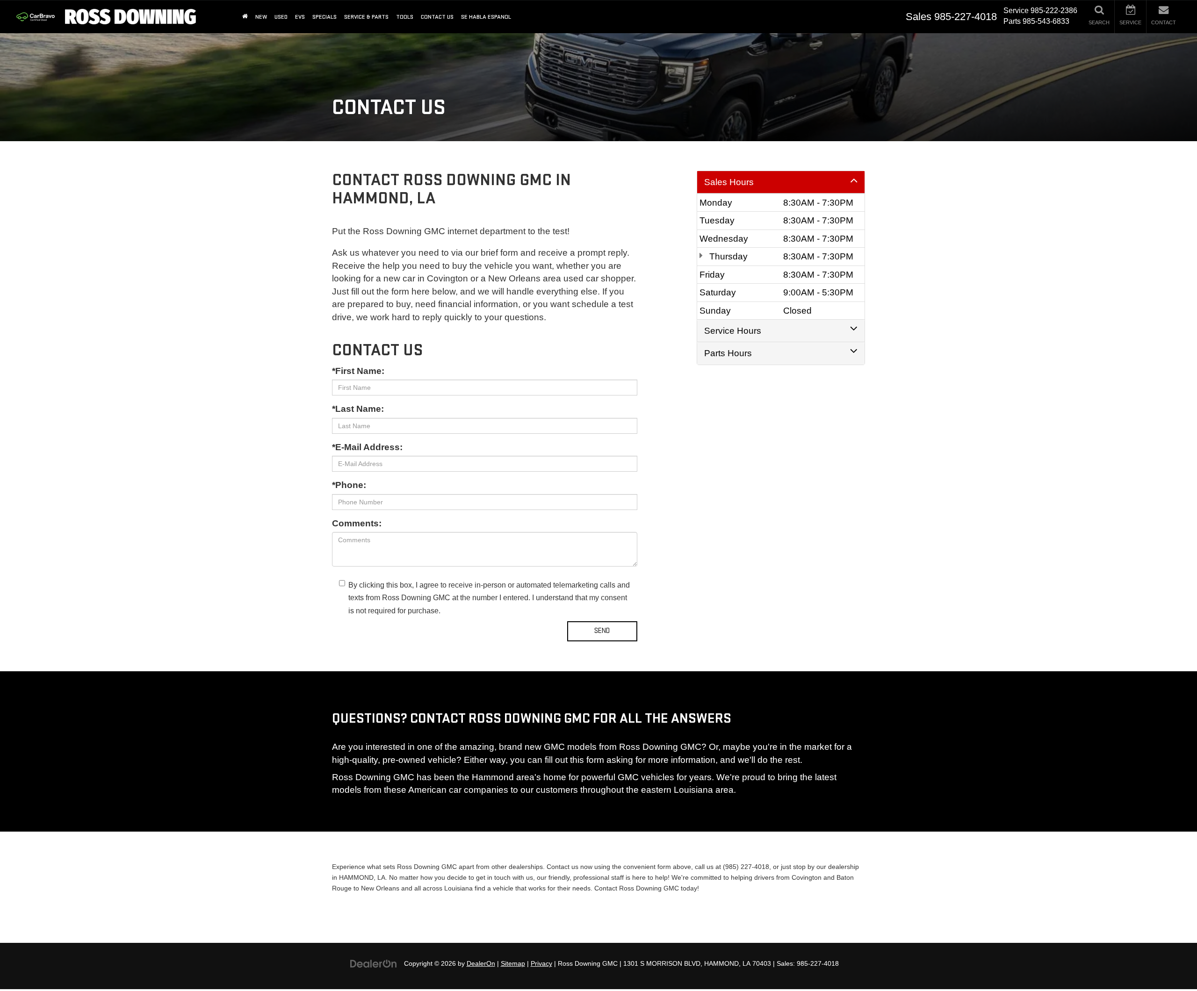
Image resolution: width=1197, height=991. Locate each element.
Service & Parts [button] (366, 17)
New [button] (261, 17)
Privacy (541, 963)
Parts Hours (728, 353)
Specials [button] (324, 17)
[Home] (245, 16)
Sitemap (513, 963)
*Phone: (349, 485)
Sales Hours (729, 182)
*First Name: (358, 371)
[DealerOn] (373, 963)
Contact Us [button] (437, 17)
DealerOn (481, 963)
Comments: (357, 523)
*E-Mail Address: (367, 447)
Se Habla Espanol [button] (486, 17)
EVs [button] (300, 17)
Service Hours (732, 331)
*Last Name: (358, 409)
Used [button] (281, 17)
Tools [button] (404, 17)
